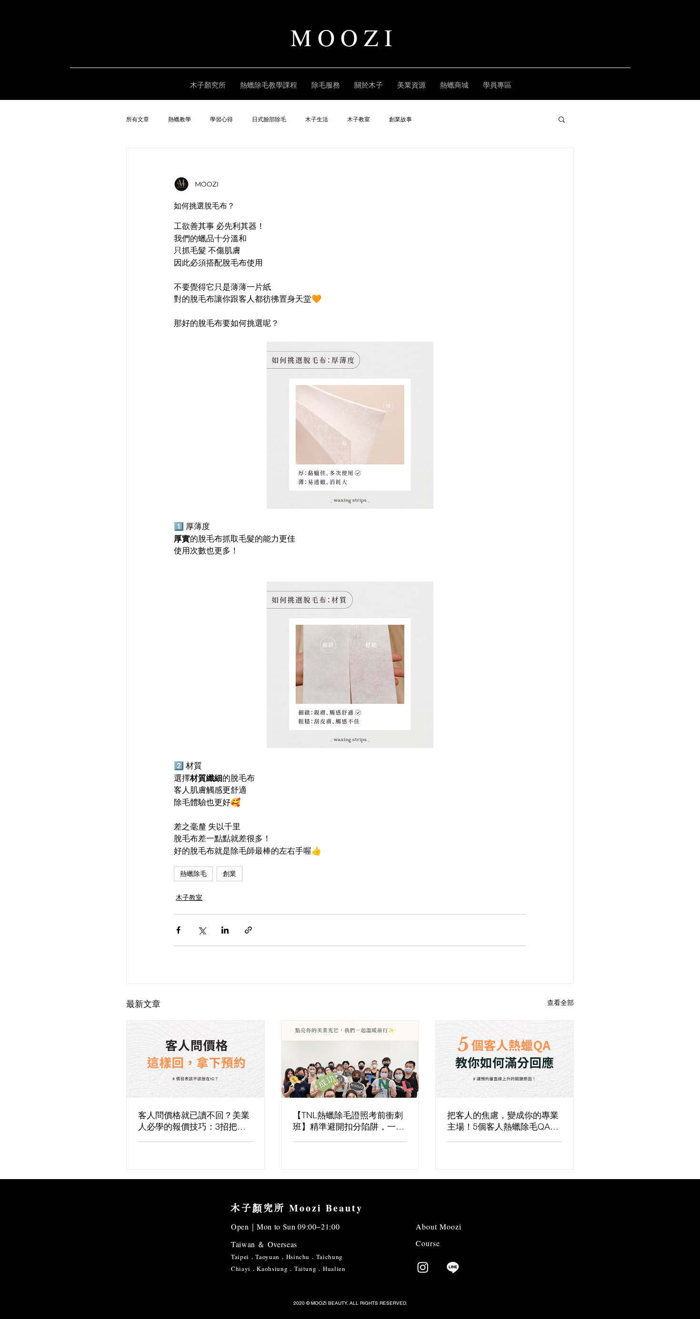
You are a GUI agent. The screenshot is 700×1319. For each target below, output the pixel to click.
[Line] (453, 1267)
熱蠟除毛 (193, 873)
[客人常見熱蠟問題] (504, 1059)
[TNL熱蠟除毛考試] (350, 1059)
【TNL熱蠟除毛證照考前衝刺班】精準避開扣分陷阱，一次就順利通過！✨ (348, 1121)
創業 (229, 873)
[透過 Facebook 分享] (178, 930)
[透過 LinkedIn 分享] (225, 930)
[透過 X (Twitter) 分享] (201, 930)
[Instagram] (423, 1267)
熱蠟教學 (179, 119)
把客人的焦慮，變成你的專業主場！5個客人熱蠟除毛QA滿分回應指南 (503, 1121)
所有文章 (137, 119)
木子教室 (358, 119)
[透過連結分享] (248, 930)
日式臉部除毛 (269, 119)
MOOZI (344, 37)
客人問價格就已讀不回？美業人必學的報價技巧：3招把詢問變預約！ (194, 1121)
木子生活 (316, 119)
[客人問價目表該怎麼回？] (195, 1059)
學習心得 (221, 119)
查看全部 (560, 1002)
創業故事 (400, 119)
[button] (561, 119)
